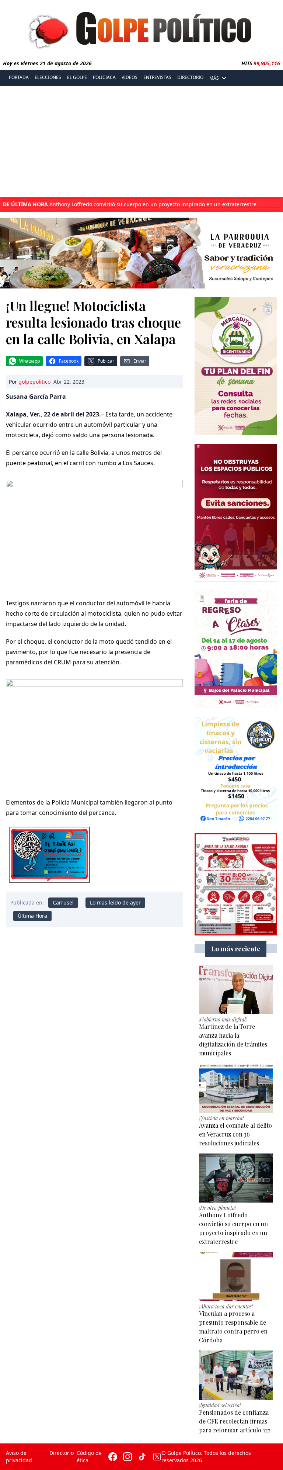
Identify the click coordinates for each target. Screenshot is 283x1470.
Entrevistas (157, 77)
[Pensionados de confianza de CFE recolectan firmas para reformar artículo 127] (236, 1375)
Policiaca (104, 77)
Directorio (190, 77)
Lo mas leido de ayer (115, 902)
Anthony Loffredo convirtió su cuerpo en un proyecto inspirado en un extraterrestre (129, 204)
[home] (141, 28)
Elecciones (48, 77)
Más (214, 78)
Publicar (106, 361)
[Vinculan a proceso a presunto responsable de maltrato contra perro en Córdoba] (236, 1276)
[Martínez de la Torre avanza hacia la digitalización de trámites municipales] (236, 989)
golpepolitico (34, 381)
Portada (19, 77)
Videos (129, 77)
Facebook (68, 361)
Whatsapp (29, 361)
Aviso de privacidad (19, 1456)
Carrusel (63, 902)
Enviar (139, 361)
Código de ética (89, 1456)
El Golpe (77, 77)
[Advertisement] (141, 141)
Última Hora (32, 915)
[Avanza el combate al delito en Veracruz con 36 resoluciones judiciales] (236, 1088)
